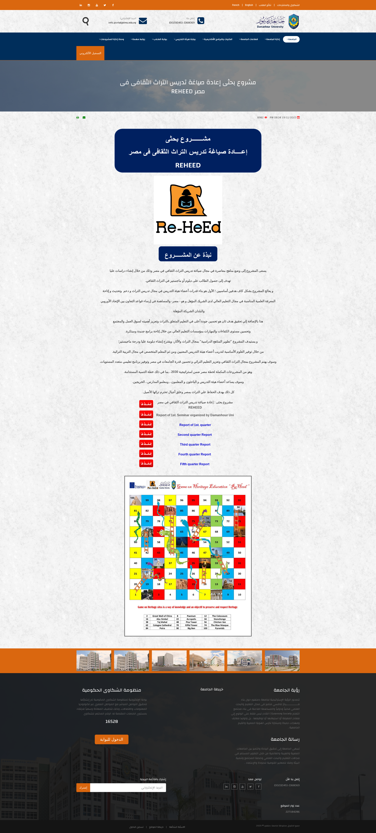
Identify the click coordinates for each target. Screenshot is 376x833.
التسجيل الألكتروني (90, 53)
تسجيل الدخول (136, 827)
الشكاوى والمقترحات (288, 5)
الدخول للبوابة (111, 739)
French (235, 5)
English (249, 5)
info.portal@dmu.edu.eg (122, 22)
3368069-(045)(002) (182, 22)
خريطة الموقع (156, 827)
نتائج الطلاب (265, 5)
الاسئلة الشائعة (177, 827)
